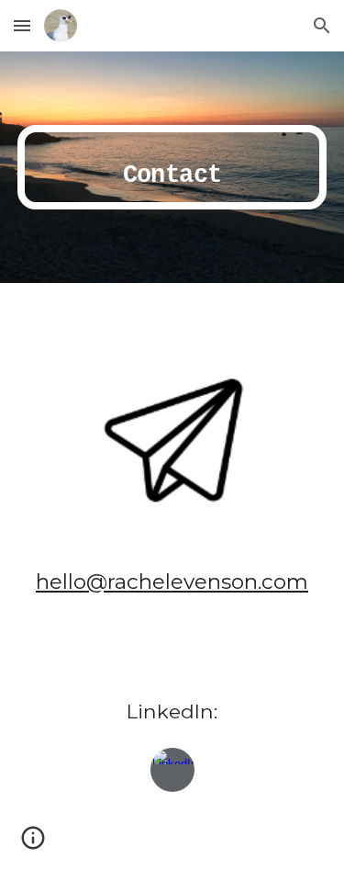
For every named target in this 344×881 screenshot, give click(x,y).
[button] (22, 25)
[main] (172, 167)
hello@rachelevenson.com (172, 581)
